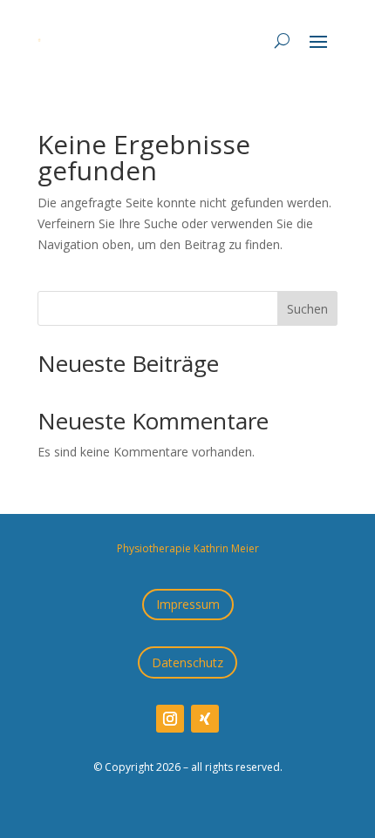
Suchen (307, 309)
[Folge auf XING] (205, 719)
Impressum (188, 604)
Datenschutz (187, 662)
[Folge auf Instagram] (170, 719)
